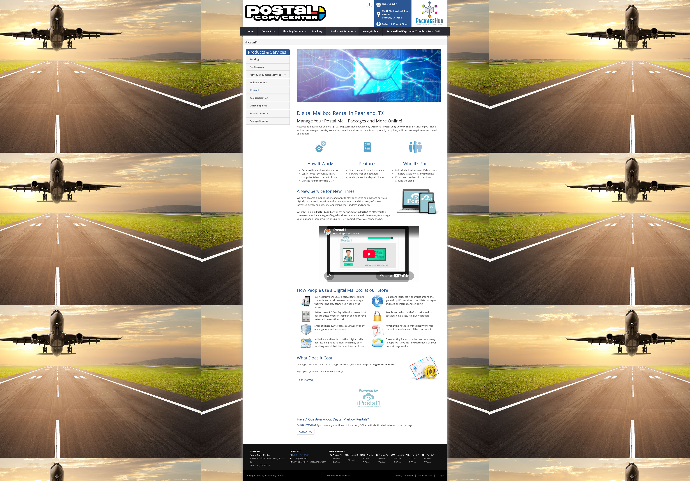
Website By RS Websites (339, 475)
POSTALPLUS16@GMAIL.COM (310, 462)
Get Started (306, 380)
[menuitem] (293, 31)
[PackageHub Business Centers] (429, 13)
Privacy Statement (404, 475)
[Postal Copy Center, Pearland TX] (285, 12)
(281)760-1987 (389, 4)
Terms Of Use (425, 475)
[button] (392, 25)
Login (441, 475)
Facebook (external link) (369, 4)
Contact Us (305, 431)
